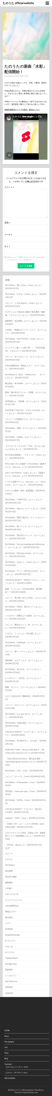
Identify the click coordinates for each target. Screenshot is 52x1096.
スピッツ (9, 853)
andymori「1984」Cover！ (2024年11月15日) (25, 818)
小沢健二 (9, 888)
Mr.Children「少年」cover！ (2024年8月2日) (24, 770)
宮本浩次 (9, 987)
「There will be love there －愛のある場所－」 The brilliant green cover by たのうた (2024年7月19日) (26, 761)
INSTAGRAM (9, 1078)
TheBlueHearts (11, 958)
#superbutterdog (12, 935)
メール (8, 234)
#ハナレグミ (10, 940)
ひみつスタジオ (11, 894)
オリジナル (10, 952)
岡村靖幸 (9, 969)
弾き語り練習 (11, 876)
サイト (7, 246)
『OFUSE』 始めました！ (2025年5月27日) (23, 845)
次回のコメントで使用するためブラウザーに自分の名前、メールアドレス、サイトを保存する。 (26, 258)
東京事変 (9, 871)
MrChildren (10, 865)
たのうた (9, 859)
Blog (6, 1058)
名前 (7, 222)
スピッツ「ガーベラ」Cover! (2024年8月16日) (25, 776)
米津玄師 (9, 929)
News (6, 1036)
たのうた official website (18, 3)
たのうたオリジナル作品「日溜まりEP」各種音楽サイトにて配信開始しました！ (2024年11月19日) (25, 836)
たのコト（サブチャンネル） (17, 1072)
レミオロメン (11, 975)
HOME (7, 1030)
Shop (6, 1053)
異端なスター (11, 911)
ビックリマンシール (13, 900)
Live (6, 1047)
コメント (9, 187)
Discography (9, 1042)
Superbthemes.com (30, 1092)
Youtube (7, 1064)
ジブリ (8, 923)
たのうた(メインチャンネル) (17, 1067)
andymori (9, 993)
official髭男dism (12, 906)
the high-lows (11, 964)
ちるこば (9, 946)
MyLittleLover (11, 981)
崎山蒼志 (9, 917)
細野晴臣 (9, 882)
